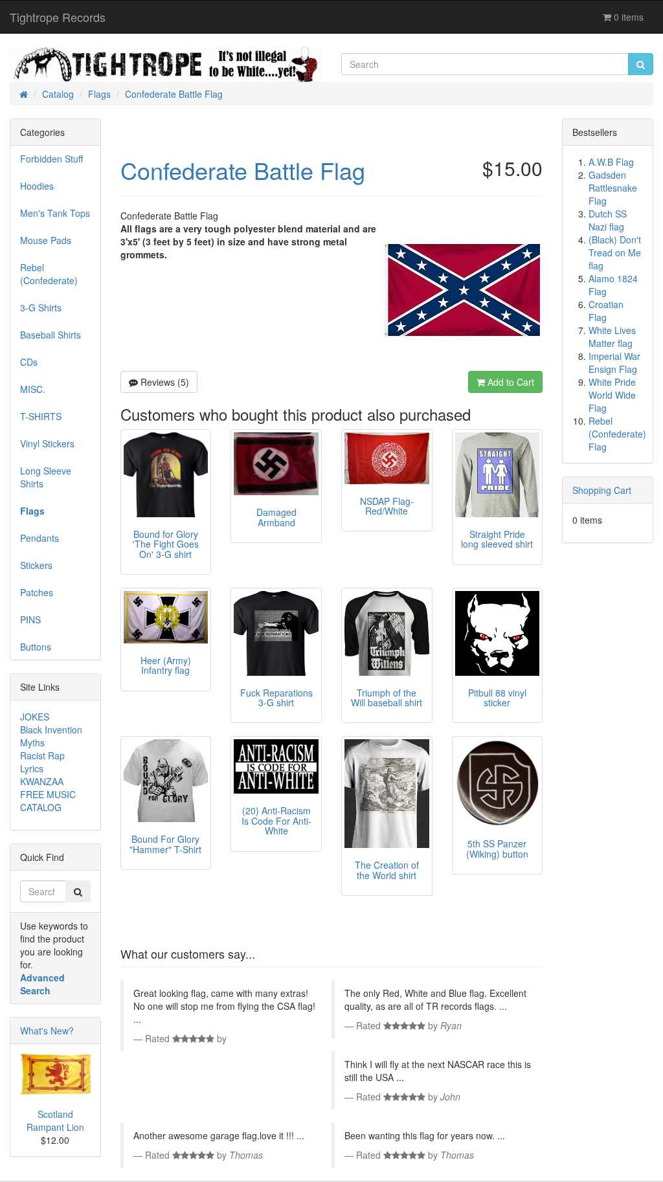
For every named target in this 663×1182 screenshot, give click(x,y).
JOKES (34, 716)
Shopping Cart (601, 490)
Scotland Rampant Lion (55, 1120)
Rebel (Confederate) (49, 274)
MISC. (32, 389)
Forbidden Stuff (51, 158)
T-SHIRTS (41, 416)
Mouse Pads (45, 240)
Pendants (39, 537)
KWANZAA (41, 781)
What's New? (47, 1030)
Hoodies (37, 185)
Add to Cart (509, 381)
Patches (36, 592)
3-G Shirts (41, 307)
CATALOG (41, 807)
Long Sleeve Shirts (45, 477)
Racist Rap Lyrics (42, 762)
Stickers (36, 565)
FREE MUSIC (48, 794)
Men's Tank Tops (55, 212)
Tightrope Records (58, 16)
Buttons (35, 646)
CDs (29, 361)
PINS (30, 619)
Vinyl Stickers (47, 443)
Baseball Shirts (50, 334)
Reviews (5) (163, 381)
